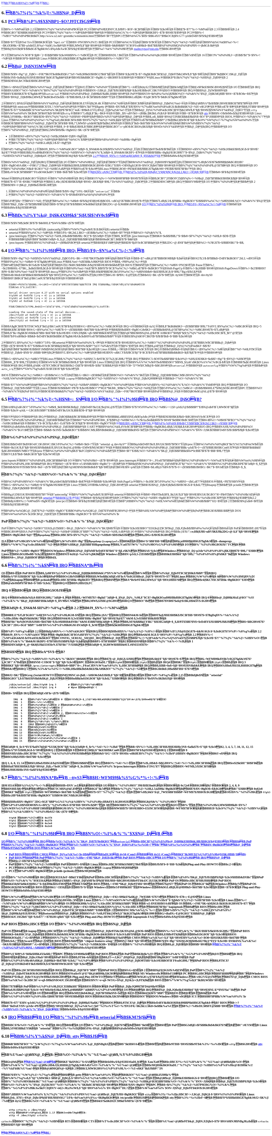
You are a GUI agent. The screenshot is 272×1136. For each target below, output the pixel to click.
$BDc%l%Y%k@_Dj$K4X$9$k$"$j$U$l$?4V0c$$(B (63, 215)
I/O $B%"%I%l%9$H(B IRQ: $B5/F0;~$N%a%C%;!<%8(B (184, 204)
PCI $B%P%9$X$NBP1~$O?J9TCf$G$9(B (54, 21)
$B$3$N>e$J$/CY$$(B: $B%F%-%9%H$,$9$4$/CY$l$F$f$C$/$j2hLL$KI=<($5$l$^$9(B (148, 172)
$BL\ (46, 1132)
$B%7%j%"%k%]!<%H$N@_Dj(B (45, 12)
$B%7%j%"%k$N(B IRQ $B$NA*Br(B (55, 565)
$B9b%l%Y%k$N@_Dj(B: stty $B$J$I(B (58, 1036)
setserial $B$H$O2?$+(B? (61, 497)
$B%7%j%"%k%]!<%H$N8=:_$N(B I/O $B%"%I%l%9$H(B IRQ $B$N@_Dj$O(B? (105, 399)
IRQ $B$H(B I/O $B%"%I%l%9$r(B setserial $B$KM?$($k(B (82, 1017)
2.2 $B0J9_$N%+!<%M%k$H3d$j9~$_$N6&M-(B (126, 155)
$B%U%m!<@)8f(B (40, 1061)
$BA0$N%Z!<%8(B (24, 3)
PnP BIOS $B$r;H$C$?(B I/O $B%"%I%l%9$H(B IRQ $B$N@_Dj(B (176, 857)
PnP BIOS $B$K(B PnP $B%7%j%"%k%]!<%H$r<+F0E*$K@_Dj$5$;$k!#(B (66, 857)
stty (206, 113)
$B (4, 3)
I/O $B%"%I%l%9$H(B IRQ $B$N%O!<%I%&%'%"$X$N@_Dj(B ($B (90, 833)
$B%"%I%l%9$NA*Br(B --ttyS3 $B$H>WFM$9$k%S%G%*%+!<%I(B (88, 777)
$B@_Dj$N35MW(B (32, 66)
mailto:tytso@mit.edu (146, 48)
